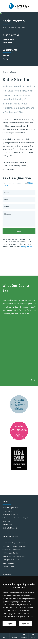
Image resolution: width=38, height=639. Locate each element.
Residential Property (10, 528)
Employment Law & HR (11, 560)
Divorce (6, 55)
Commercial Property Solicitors (14, 546)
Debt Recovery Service (10, 553)
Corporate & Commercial (12, 549)
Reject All (25, 624)
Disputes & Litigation (10, 514)
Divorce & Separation (10, 508)
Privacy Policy (26, 246)
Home (5, 72)
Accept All (9, 624)
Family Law (6, 521)
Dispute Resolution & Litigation (14, 556)
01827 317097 (11, 35)
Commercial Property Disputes (14, 543)
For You (6, 501)
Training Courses (9, 566)
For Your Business (10, 536)
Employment (7, 511)
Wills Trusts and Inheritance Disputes (16, 518)
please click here (26, 616)
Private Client (8, 524)
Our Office (7, 575)
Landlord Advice (8, 563)
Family (5, 59)
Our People (12, 72)
